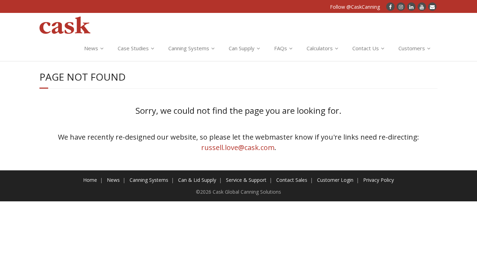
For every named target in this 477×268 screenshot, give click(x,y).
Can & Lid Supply (197, 180)
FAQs (280, 48)
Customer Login (335, 180)
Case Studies (133, 48)
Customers (411, 48)
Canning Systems (188, 48)
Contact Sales (291, 180)
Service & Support (246, 180)
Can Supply (242, 48)
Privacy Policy (378, 180)
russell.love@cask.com (237, 147)
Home (90, 180)
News (91, 48)
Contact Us (365, 48)
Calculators (320, 48)
